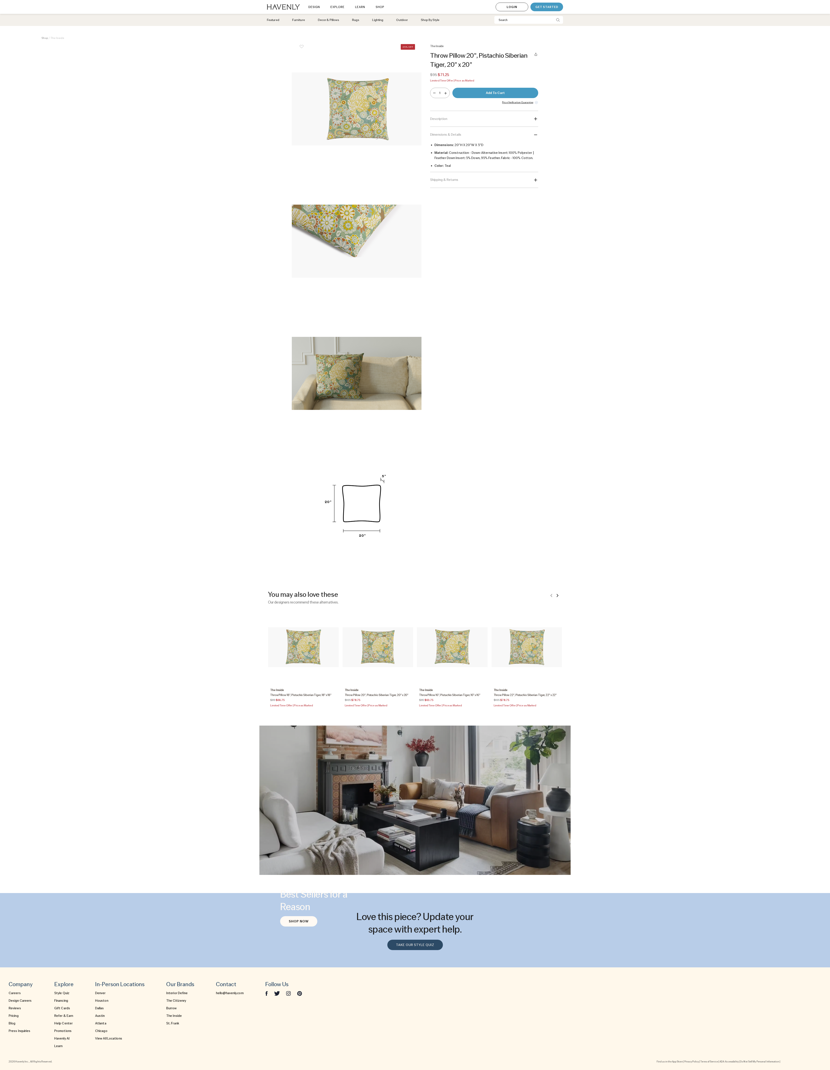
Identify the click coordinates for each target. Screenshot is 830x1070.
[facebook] (266, 993)
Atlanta (100, 1023)
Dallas (99, 1008)
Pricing (14, 1016)
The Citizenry (176, 1001)
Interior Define (177, 993)
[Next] (557, 595)
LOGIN (512, 7)
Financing (61, 1001)
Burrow (171, 1008)
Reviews (15, 1008)
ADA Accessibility (729, 1061)
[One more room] (445, 93)
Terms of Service (709, 1061)
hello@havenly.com (230, 993)
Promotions (63, 1031)
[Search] (558, 20)
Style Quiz (61, 993)
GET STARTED (546, 7)
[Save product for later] (301, 49)
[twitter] (277, 993)
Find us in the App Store (670, 1061)
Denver (100, 993)
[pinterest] (299, 993)
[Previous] (551, 595)
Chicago (101, 1031)
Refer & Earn (63, 1016)
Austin (100, 1016)
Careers (15, 993)
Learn (58, 1046)
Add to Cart (495, 93)
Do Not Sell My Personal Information (759, 1061)
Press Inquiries (19, 1031)
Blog (12, 1023)
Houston (101, 1001)
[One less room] (434, 93)
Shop (45, 38)
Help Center (63, 1023)
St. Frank (172, 1023)
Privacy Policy (691, 1061)
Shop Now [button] (299, 921)
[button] (356, 109)
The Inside (174, 1016)
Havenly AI (62, 1038)
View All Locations (108, 1038)
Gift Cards (62, 1008)
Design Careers (20, 1001)
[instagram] (288, 993)
